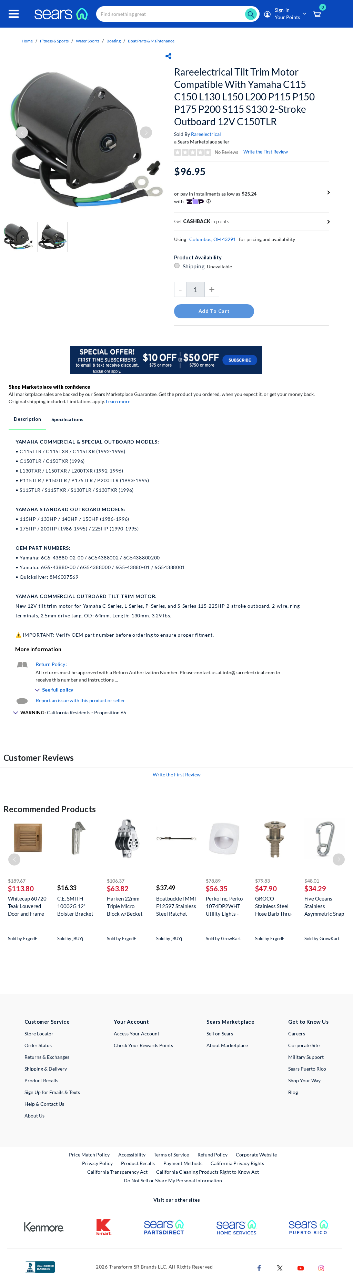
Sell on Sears (219, 1033)
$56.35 (217, 888)
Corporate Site (304, 1045)
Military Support (306, 1057)
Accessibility (131, 1154)
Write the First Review (265, 152)
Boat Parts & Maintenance (151, 40)
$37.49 (165, 888)
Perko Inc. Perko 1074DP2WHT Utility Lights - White (224, 906)
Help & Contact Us (44, 1104)
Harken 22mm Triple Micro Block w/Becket (125, 906)
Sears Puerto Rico (307, 1069)
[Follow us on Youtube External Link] (300, 1267)
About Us (34, 1116)
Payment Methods (182, 1163)
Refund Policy (213, 1154)
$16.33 (66, 888)
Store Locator (38, 1033)
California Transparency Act (117, 1172)
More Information (38, 649)
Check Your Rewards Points (143, 1045)
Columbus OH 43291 (212, 239)
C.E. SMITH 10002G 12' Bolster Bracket (75, 906)
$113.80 (21, 888)
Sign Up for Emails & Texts (52, 1092)
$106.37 (115, 881)
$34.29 (315, 888)
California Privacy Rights (237, 1163)
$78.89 (213, 881)
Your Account (131, 1021)
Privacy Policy (97, 1163)
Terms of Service (171, 1154)
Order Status (38, 1045)
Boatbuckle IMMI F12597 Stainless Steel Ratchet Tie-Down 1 (176, 906)
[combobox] (178, 14)
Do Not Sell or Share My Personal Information (173, 1180)
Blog (293, 1092)
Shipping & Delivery (45, 1069)
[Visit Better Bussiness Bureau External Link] (40, 1266)
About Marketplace (227, 1045)
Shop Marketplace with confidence (49, 387)
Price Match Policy (89, 1154)
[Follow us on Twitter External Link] (280, 1267)
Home (27, 40)
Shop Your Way (304, 1080)
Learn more (118, 401)
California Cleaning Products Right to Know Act (207, 1172)
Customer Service (47, 1021)
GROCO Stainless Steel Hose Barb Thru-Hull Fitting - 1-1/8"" (273, 906)
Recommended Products (49, 809)
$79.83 (262, 881)
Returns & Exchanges (46, 1057)
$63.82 (118, 888)
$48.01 (311, 881)
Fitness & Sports (54, 40)
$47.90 (266, 888)
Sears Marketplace (230, 1021)
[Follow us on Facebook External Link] (259, 1267)
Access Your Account (136, 1033)
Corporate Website (257, 1154)
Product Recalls (41, 1080)
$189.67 (17, 881)
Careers (296, 1033)
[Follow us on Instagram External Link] (321, 1267)
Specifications (67, 419)
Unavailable (220, 266)
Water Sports (87, 40)
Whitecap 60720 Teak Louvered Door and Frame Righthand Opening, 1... (27, 906)
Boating (114, 40)
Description (27, 419)
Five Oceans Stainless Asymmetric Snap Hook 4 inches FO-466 (324, 906)
